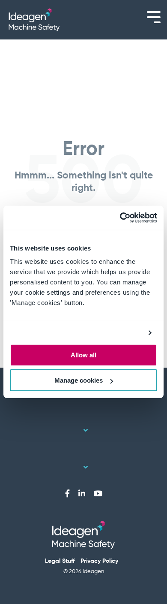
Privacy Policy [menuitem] (99, 561)
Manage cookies (78, 380)
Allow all (83, 355)
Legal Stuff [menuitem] (60, 561)
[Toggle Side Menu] (154, 16)
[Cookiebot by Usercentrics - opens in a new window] (120, 217)
